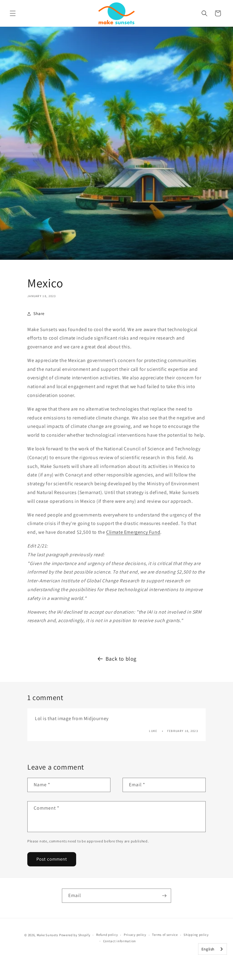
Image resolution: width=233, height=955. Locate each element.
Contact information (119, 941)
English (207, 949)
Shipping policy (196, 935)
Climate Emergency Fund (133, 532)
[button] (12, 13)
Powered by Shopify (74, 935)
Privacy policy (135, 935)
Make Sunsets (47, 935)
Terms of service (164, 935)
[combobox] (212, 949)
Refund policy (107, 935)
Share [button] (39, 313)
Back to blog (121, 658)
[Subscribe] (164, 896)
